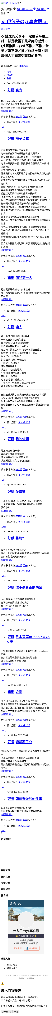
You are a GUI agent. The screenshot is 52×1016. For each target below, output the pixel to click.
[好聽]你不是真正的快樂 (24, 587)
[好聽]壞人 (14, 327)
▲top (3, 127)
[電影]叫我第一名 (19, 278)
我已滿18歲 (6, 1012)
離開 (16, 1012)
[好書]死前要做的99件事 (24, 799)
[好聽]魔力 (14, 90)
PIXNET (13, 975)
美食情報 (23, 66)
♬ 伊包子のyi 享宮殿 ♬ (24, 21)
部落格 (10, 75)
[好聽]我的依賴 (18, 439)
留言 (25, 116)
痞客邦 (19, 116)
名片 (9, 78)
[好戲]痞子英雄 (18, 138)
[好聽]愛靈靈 (16, 491)
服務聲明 (30, 978)
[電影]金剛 (14, 692)
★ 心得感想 (24, 122)
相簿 (9, 72)
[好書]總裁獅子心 (19, 742)
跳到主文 (5, 29)
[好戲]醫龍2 (15, 538)
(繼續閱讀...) (7, 111)
